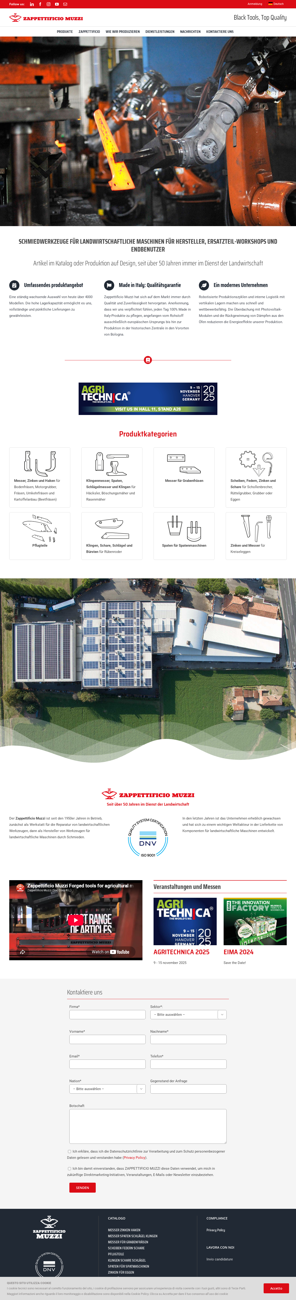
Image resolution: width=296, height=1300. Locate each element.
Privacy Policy (134, 1158)
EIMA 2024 (239, 952)
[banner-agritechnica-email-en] (148, 384)
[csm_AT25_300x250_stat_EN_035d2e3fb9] (185, 899)
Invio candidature (220, 1259)
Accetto (276, 1288)
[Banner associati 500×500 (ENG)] (255, 899)
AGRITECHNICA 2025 (182, 952)
